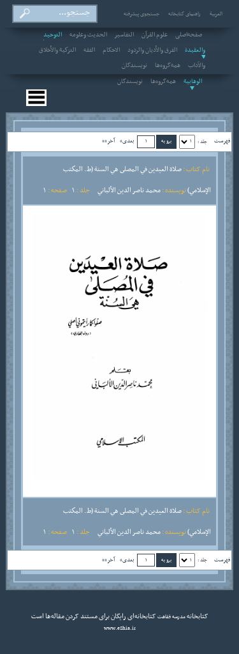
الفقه (89, 50)
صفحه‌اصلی (188, 35)
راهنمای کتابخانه (184, 14)
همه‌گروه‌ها (167, 66)
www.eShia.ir (120, 628)
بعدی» (127, 141)
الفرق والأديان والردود (152, 50)
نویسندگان (134, 66)
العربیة (216, 14)
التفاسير (124, 35)
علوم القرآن (154, 35)
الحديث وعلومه (88, 35)
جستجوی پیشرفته (141, 14)
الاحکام (111, 50)
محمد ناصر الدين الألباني (129, 190)
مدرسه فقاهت (170, 616)
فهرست (222, 141)
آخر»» (108, 141)
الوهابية (193, 82)
